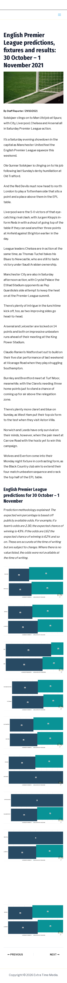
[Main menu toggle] (59, 15)
